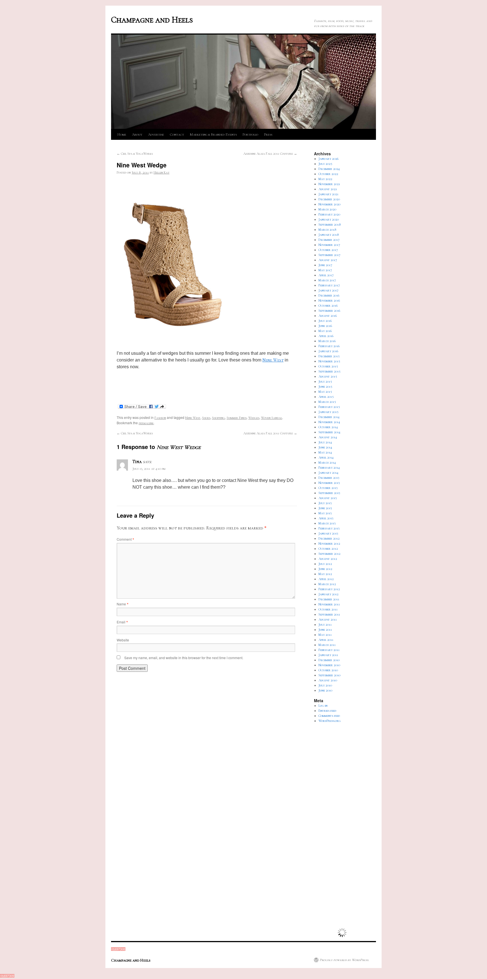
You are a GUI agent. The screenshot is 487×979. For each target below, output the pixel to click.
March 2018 (327, 230)
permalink (146, 423)
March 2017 (327, 280)
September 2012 (329, 554)
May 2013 (325, 513)
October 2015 (328, 366)
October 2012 (328, 549)
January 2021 (328, 194)
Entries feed (327, 711)
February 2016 (329, 346)
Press (268, 134)
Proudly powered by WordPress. (344, 960)
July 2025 (325, 164)
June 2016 (325, 326)
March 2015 (327, 402)
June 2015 (325, 387)
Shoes (206, 418)
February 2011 (329, 650)
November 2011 (329, 604)
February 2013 (329, 528)
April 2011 (325, 640)
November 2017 (329, 245)
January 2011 (328, 655)
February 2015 (329, 407)
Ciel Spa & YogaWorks (135, 154)
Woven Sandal (271, 418)
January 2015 (328, 412)
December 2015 (329, 356)
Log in (322, 706)
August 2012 (327, 559)
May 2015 (325, 392)
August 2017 (327, 260)
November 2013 (329, 483)
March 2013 (327, 523)
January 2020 (328, 219)
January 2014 (328, 473)
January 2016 (328, 351)
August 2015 (327, 376)
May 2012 (325, 574)
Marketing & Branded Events (213, 134)
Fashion (160, 418)
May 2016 (325, 331)
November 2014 (329, 422)
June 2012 (325, 569)
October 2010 (328, 670)
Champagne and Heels (152, 20)
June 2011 (325, 630)
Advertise (156, 134)
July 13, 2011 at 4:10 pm (148, 469)
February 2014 (329, 468)
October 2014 (328, 427)
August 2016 (327, 316)
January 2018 (328, 235)
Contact (177, 134)
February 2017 (329, 285)
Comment (125, 539)
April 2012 (326, 579)
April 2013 (325, 518)
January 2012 (328, 594)
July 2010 (325, 685)
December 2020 (329, 199)
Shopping (218, 418)
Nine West (273, 360)
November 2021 (329, 184)
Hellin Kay (161, 172)
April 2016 (325, 336)
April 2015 (326, 397)
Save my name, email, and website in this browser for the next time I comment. (183, 657)
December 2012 (329, 538)
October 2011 (328, 609)
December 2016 (328, 295)
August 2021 (327, 189)
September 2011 (329, 614)
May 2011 (325, 635)
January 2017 (328, 290)
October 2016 (328, 305)
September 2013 (329, 493)
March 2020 (327, 209)
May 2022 (325, 179)
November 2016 (329, 300)
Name (122, 603)
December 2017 (329, 240)
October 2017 (328, 250)
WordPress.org (329, 721)
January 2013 (328, 533)
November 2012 (329, 543)
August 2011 (327, 619)
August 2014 (327, 437)
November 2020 (329, 204)
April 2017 (326, 275)
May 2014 (325, 452)
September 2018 (329, 224)
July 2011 (325, 625)
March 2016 (327, 341)
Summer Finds (237, 418)
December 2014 (329, 417)
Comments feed (329, 716)
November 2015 (329, 361)
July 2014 (325, 442)
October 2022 (328, 174)
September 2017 (329, 255)
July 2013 (325, 503)
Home (121, 134)
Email (122, 621)
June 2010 (325, 690)
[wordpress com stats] (118, 950)
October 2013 (328, 488)
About (137, 134)
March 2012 (327, 584)
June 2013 (325, 508)
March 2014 (327, 462)
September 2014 (329, 432)
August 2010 (327, 680)
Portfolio (250, 134)
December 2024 (329, 169)
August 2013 (327, 498)
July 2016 (325, 321)
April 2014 (326, 457)
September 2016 (329, 311)
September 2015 (329, 371)
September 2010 (329, 675)
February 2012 (329, 589)
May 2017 (325, 270)
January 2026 (328, 159)
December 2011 (328, 599)
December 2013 (328, 478)
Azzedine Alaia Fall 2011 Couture (270, 154)
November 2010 (329, 665)
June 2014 (325, 447)
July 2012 (325, 564)
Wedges (253, 418)
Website (123, 639)
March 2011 (327, 645)
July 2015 (325, 381)
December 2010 (329, 660)
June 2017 (325, 265)
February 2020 (329, 214)
